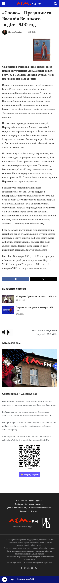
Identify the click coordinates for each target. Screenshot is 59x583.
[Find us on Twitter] (25, 568)
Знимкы (23, 511)
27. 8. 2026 (20, 314)
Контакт (35, 511)
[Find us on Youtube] (32, 568)
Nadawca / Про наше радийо (28, 504)
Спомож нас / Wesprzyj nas (19, 393)
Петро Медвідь (15, 32)
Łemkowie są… (11, 342)
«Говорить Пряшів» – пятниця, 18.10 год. (36, 296)
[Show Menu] (3, 3)
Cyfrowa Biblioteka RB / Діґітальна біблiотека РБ (28, 508)
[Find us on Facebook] (21, 568)
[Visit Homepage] (26, 3)
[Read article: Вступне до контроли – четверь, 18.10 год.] (8, 310)
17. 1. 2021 (32, 32)
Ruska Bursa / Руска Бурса (28, 500)
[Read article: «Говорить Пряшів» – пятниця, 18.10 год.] (8, 299)
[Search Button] (55, 3)
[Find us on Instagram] (28, 568)
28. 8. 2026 (20, 300)
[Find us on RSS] (36, 568)
